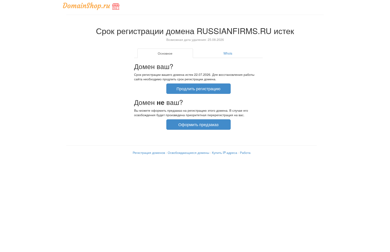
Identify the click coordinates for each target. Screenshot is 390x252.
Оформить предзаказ (198, 124)
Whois (227, 53)
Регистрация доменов (149, 152)
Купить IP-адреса (224, 152)
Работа (245, 152)
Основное (165, 53)
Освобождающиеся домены (188, 152)
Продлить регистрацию (198, 88)
